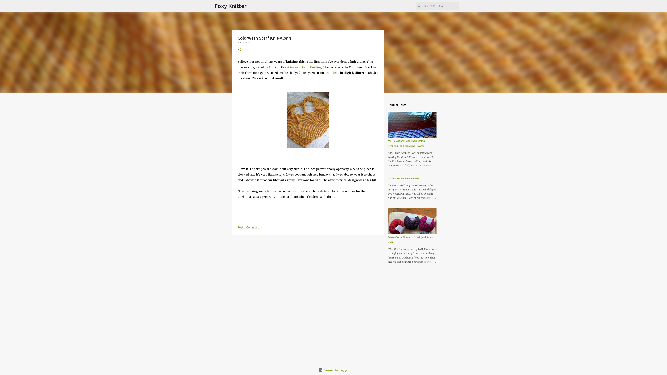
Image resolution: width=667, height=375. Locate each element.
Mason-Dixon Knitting (306, 67)
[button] (240, 49)
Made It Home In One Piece (403, 178)
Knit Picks (332, 72)
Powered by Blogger (335, 370)
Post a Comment (248, 227)
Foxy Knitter (231, 6)
